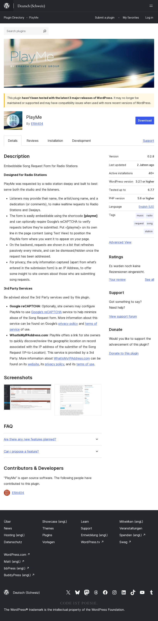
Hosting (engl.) (14, 535)
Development (81, 141)
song (150, 223)
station (149, 231)
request (139, 223)
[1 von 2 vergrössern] (46, 390)
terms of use (85, 364)
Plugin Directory (14, 17)
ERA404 (37, 124)
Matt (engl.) (14, 561)
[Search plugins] (45, 31)
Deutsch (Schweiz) (26, 593)
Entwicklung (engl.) (94, 535)
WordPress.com (17, 554)
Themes (48, 528)
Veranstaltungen (130, 528)
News (8, 528)
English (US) (146, 206)
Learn (85, 521)
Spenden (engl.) (132, 535)
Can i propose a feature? (21, 451)
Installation (55, 141)
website (33, 364)
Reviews (33, 141)
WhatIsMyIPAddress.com (72, 358)
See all (149, 279)
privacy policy (68, 323)
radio (150, 215)
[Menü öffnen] (152, 6)
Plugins (47, 535)
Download (145, 120)
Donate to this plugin (124, 353)
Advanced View (120, 242)
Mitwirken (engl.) (131, 521)
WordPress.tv (92, 542)
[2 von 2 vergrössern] (96, 390)
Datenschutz (13, 542)
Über (7, 521)
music (140, 215)
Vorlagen (48, 542)
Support (148, 141)
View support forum (123, 316)
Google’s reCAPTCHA (46, 312)
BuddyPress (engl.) (19, 575)
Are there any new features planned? (30, 439)
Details (13, 141)
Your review (117, 279)
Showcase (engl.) (54, 521)
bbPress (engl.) (16, 568)
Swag (125, 542)
